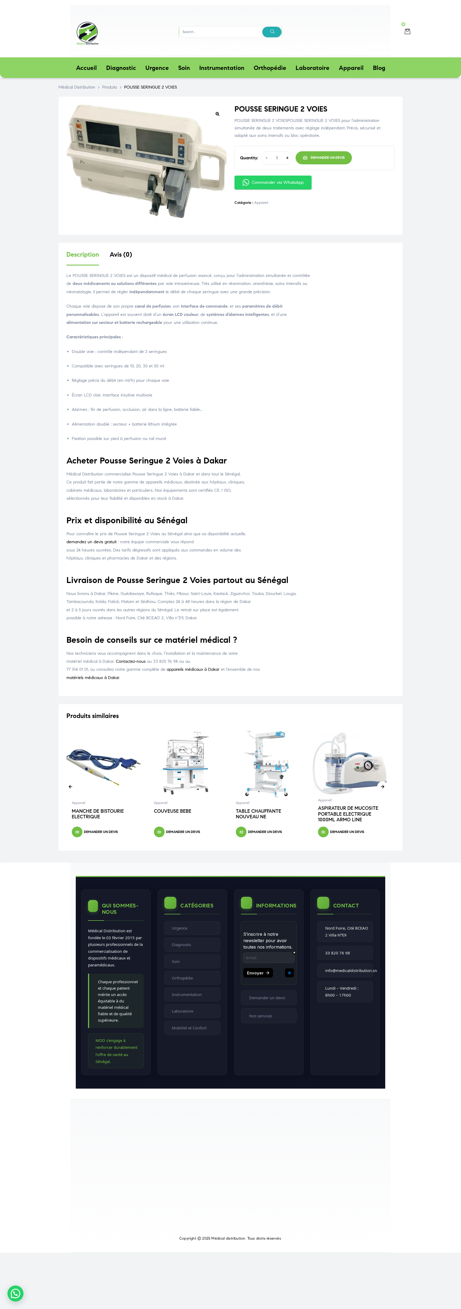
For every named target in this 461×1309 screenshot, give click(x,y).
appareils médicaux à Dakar (193, 669)
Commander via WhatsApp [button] (278, 182)
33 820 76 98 (337, 952)
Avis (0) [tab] (121, 255)
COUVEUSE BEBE (172, 811)
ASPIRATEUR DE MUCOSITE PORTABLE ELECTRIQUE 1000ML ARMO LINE (348, 814)
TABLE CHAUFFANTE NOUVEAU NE (258, 814)
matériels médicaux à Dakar (92, 677)
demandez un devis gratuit (91, 541)
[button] (217, 113)
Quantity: (249, 157)
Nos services (260, 1015)
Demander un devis (328, 158)
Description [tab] (82, 255)
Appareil (261, 202)
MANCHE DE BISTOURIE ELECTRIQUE (98, 814)
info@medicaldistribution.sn (351, 970)
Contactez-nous (131, 661)
